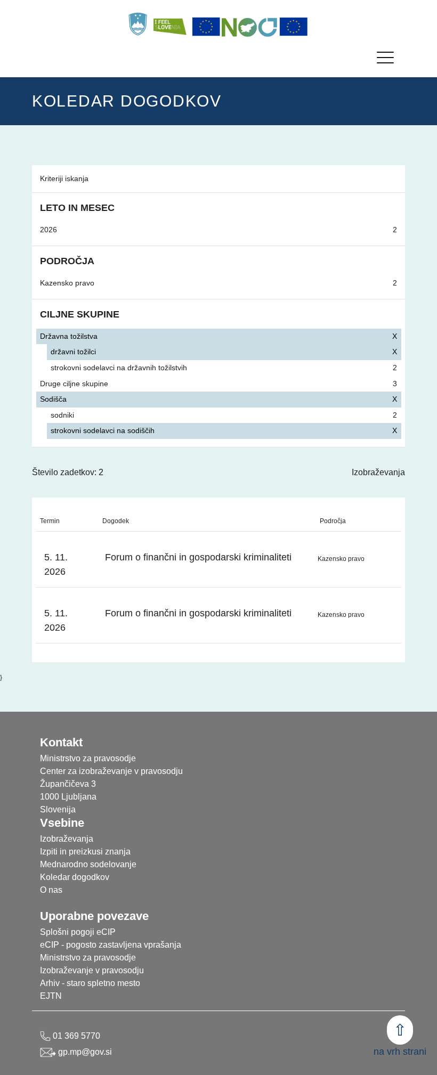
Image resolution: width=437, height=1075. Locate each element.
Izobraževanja (378, 472)
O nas (51, 889)
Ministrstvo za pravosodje (88, 957)
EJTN (51, 995)
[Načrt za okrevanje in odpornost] (250, 26)
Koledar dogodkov (74, 877)
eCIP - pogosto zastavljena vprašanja (110, 944)
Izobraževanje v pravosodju (92, 970)
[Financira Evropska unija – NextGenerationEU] (293, 26)
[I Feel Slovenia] (169, 24)
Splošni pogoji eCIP (78, 931)
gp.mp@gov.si (84, 1051)
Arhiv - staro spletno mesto (90, 983)
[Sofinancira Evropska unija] (206, 26)
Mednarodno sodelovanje (88, 864)
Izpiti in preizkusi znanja (85, 851)
